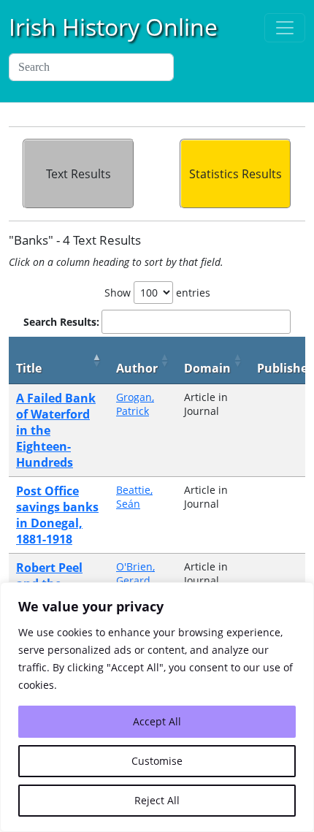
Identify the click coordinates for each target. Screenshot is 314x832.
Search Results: (61, 322)
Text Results (78, 174)
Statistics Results (235, 174)
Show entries (157, 292)
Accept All (157, 721)
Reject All (157, 800)
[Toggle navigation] (284, 27)
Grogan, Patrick (135, 404)
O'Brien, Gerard (135, 573)
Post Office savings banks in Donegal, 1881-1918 (57, 515)
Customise (157, 761)
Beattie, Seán (134, 497)
